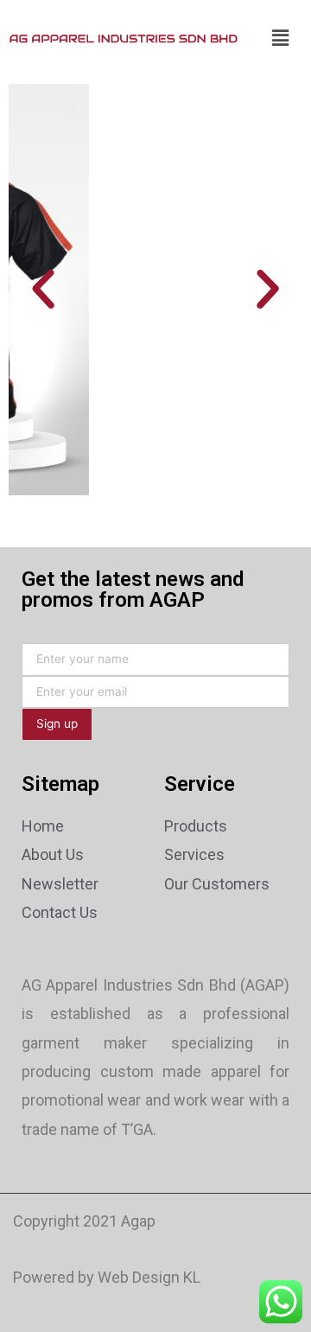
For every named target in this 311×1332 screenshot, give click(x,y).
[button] (43, 289)
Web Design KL (149, 1277)
